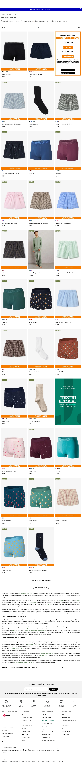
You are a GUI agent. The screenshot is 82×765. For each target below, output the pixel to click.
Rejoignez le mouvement (48, 720)
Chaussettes (28, 21)
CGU (43, 761)
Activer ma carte (66, 717)
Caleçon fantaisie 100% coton (10, 173)
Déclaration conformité (47, 731)
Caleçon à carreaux (7, 273)
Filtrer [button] (5, 28)
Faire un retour (5, 730)
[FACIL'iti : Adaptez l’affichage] (6, 715)
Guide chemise (66, 734)
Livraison (4, 725)
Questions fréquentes (7, 739)
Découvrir (4, 752)
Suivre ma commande (7, 733)
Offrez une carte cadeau (68, 714)
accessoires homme (47, 593)
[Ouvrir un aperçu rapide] (25, 33)
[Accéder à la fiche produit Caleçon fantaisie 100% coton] (14, 150)
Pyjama (4, 21)
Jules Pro (44, 714)
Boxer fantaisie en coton (9, 471)
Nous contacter (6, 736)
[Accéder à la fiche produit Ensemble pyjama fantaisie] (41, 249)
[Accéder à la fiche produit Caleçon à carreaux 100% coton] (14, 100)
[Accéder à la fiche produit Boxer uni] (41, 150)
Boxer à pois (5, 421)
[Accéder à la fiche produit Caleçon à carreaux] (14, 249)
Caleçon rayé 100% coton (9, 223)
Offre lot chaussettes (41, 21)
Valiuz (53, 761)
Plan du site (60, 761)
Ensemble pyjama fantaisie (36, 273)
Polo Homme (25, 734)
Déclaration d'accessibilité (48, 740)
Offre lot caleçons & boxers (59, 21)
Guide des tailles (66, 731)
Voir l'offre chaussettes (68, 70)
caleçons (30, 609)
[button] (25, 33)
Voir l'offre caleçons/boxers (65, 73)
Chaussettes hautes (34, 124)
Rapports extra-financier (48, 729)
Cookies (48, 761)
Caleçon (18, 21)
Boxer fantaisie (33, 322)
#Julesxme (5, 761)
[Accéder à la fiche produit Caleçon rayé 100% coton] (14, 199)
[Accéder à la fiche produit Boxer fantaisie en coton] (14, 447)
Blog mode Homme (46, 717)
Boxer (11, 21)
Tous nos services (6, 741)
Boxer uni (31, 173)
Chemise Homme (26, 737)
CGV (39, 761)
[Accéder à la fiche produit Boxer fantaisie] (41, 298)
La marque (44, 726)
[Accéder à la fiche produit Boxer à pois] (14, 398)
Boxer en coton (6, 74)
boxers (23, 609)
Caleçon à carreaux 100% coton (11, 124)
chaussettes (58, 641)
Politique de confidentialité (28, 761)
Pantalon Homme (26, 731)
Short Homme (25, 728)
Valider (53, 689)
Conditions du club (26, 720)
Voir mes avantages (27, 717)
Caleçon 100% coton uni (36, 74)
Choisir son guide (66, 728)
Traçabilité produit (46, 734)
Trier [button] (79, 28)
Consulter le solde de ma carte (69, 720)
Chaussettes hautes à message (38, 570)
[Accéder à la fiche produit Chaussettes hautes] (41, 100)
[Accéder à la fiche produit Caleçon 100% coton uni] (41, 51)
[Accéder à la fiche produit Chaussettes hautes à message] (41, 546)
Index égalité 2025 (46, 737)
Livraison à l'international (8, 727)
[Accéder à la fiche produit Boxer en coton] (14, 51)
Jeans (23, 740)
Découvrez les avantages (28, 714)
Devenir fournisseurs (47, 723)
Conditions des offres (15, 761)
